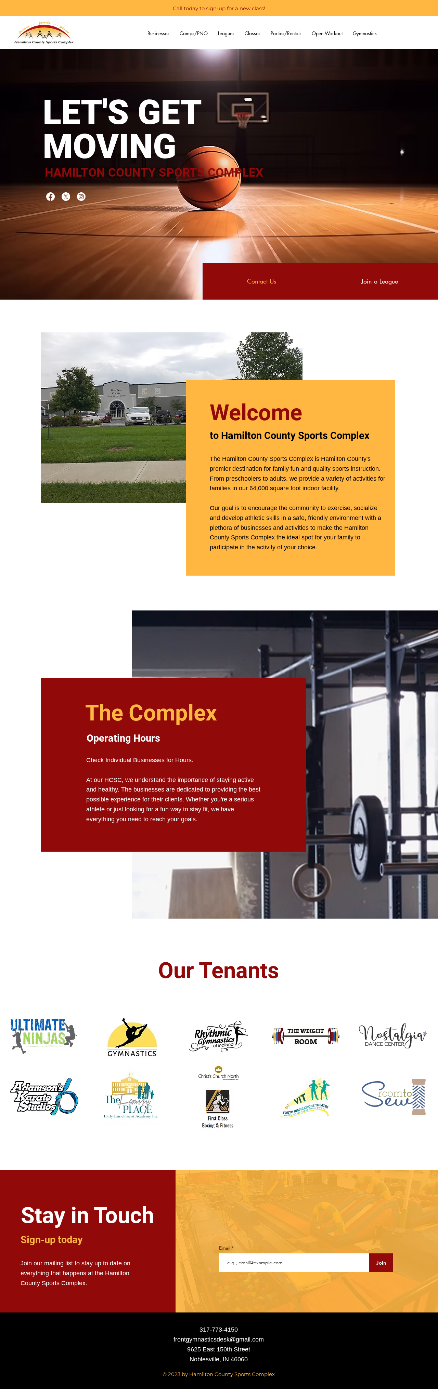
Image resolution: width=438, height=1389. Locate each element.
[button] (158, 33)
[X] (66, 196)
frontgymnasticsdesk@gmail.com (218, 1339)
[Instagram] (81, 196)
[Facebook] (50, 196)
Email (225, 1248)
